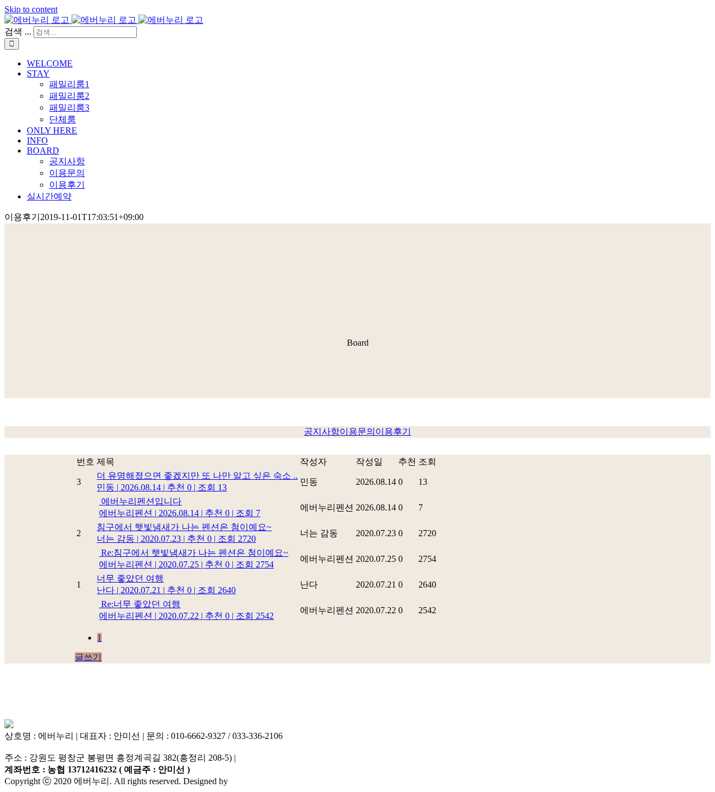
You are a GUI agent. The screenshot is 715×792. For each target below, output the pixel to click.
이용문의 (357, 431)
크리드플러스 (257, 781)
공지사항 (322, 431)
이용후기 (393, 431)
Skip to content (31, 9)
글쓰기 (88, 657)
